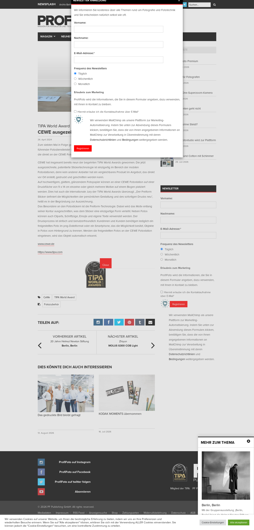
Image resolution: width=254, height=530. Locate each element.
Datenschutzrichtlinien (103, 140)
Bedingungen (130, 140)
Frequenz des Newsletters (90, 68)
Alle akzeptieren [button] (238, 522)
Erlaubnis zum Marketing (89, 92)
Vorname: (80, 23)
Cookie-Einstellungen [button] (213, 522)
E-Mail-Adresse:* (84, 53)
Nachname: (81, 38)
